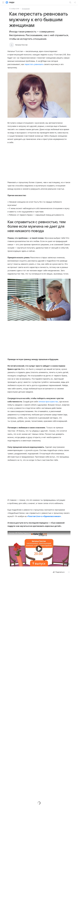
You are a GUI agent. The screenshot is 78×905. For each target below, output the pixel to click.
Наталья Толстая (21, 45)
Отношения (26, 8)
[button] (39, 95)
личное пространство (48, 402)
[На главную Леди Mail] (11, 2)
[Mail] (7, 2)
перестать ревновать (34, 64)
